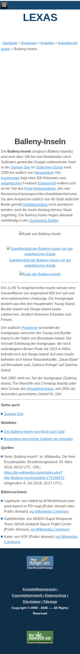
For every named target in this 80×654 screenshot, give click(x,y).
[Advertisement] (40, 94)
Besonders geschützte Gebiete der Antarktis (38, 439)
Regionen (29, 43)
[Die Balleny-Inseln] (40, 254)
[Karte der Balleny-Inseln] (40, 274)
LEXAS (40, 17)
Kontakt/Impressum (39, 589)
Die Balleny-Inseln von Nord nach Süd (34, 431)
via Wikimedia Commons (49, 511)
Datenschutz (55, 595)
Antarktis (47, 43)
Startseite (9, 43)
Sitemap (50, 602)
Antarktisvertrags (40, 389)
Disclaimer (32, 602)
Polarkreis (30, 328)
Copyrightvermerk (27, 595)
